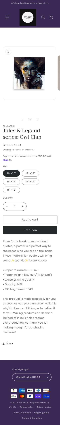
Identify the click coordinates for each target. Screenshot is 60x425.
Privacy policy (44, 407)
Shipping (7, 150)
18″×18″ (11, 189)
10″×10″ (11, 173)
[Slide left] (22, 119)
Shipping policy (42, 413)
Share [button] (9, 343)
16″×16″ (30, 181)
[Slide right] (37, 119)
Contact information (32, 418)
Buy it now (30, 230)
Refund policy (27, 407)
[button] (7, 17)
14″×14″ (11, 181)
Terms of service (22, 413)
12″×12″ (30, 173)
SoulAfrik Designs (28, 402)
